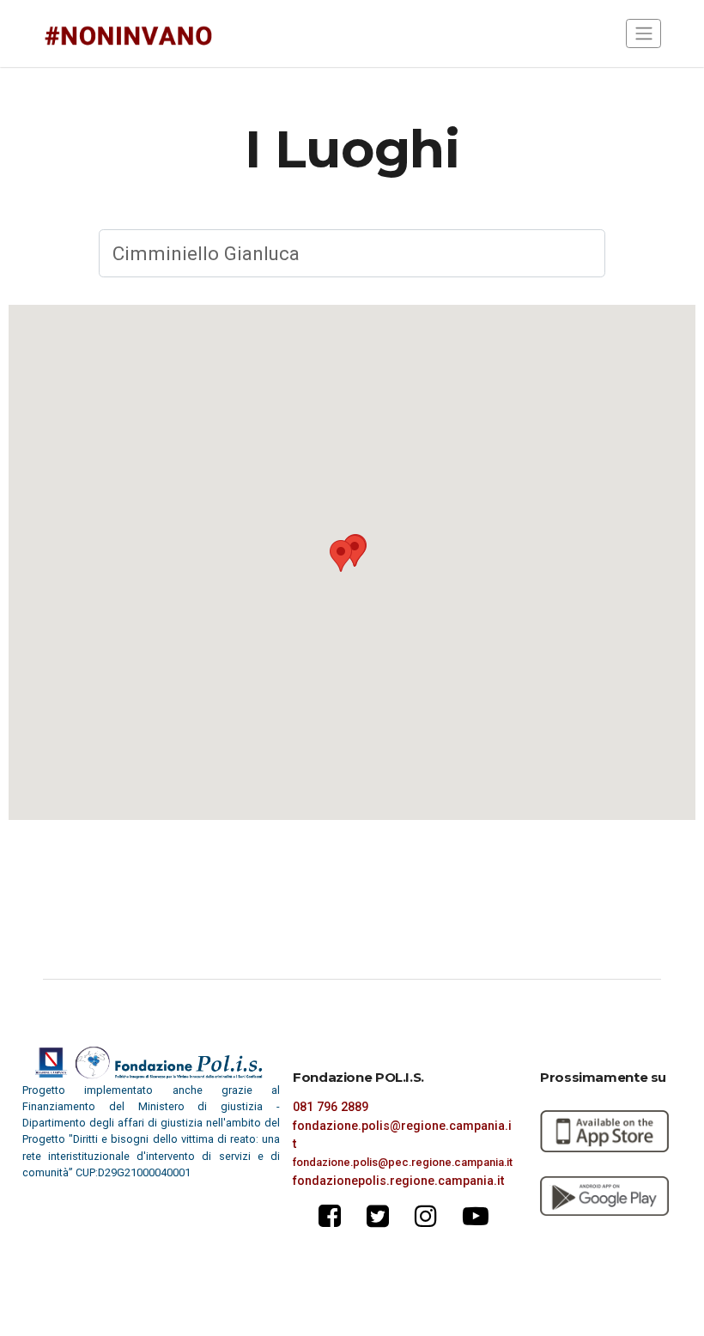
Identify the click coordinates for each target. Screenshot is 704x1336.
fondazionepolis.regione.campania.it (398, 1180)
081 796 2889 (330, 1107)
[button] (341, 556)
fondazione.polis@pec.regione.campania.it (403, 1162)
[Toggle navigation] (643, 33)
